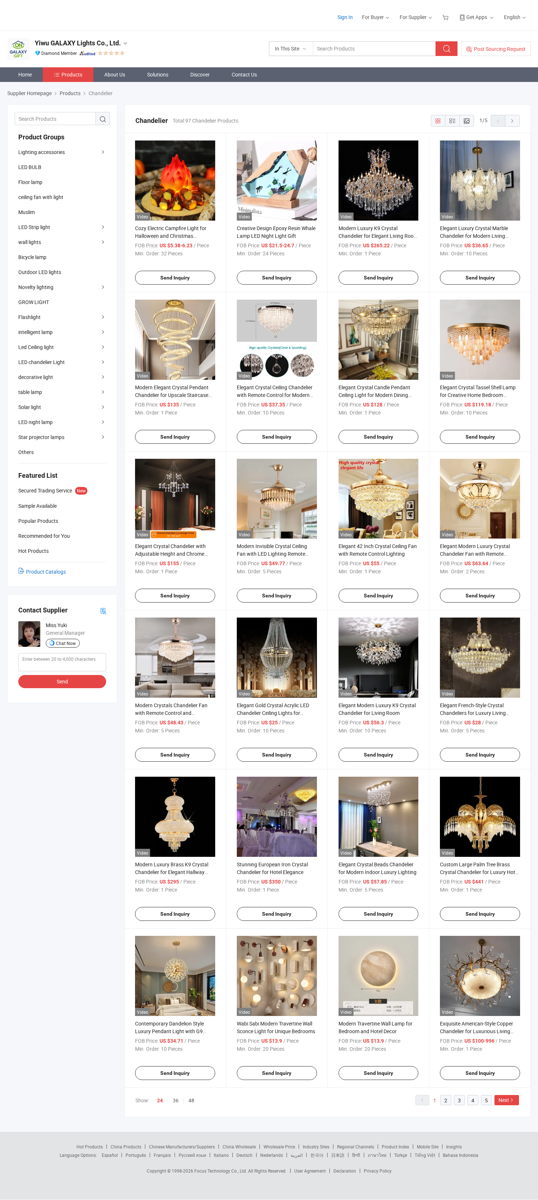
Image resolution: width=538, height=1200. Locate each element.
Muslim (26, 212)
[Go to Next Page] (512, 120)
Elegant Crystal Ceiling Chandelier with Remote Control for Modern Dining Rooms (275, 395)
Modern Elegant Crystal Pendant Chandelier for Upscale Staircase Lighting (172, 395)
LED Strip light (34, 227)
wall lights (29, 242)
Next (503, 1099)
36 (176, 1100)
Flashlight (29, 317)
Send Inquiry (175, 278)
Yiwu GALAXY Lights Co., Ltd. (78, 43)
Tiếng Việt (425, 1155)
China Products (126, 1147)
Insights (454, 1147)
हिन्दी (356, 1155)
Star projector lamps (41, 437)
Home (25, 74)
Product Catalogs (46, 571)
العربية (297, 1155)
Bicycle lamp (32, 257)
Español (110, 1155)
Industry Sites (316, 1147)
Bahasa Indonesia (460, 1155)
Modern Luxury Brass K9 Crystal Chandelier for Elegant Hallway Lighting (171, 872)
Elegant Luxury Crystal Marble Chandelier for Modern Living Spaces (474, 236)
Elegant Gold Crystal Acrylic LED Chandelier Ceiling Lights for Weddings (273, 713)
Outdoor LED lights (39, 272)
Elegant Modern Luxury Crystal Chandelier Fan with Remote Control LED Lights (475, 554)
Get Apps (476, 17)
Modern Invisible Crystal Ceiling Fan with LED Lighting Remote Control (272, 554)
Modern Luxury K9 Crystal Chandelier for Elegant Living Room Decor (378, 236)
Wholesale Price (279, 1147)
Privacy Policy (378, 1171)
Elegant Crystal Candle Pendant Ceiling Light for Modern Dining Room (374, 395)
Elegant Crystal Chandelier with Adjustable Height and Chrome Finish (170, 554)
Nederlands (271, 1155)
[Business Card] (103, 610)
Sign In (345, 17)
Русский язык (192, 1155)
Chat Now (66, 643)
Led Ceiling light (36, 347)
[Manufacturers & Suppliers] (54, 14)
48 (191, 1100)
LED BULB (29, 167)
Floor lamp (30, 182)
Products (71, 74)
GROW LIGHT (33, 302)
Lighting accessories (41, 152)
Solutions (157, 74)
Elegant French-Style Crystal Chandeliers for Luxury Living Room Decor (473, 713)
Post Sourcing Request (500, 48)
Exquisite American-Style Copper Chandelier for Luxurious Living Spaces (476, 1031)
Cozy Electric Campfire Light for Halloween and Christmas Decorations (170, 236)
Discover (200, 74)
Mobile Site (427, 1147)
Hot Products (89, 1147)
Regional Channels (355, 1147)
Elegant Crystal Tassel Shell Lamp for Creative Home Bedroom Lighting (478, 395)
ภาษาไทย (377, 1155)
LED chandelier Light (41, 362)
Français (162, 1155)
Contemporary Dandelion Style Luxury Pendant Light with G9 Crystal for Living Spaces (169, 1031)
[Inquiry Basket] (446, 17)
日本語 (337, 1155)
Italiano (221, 1155)
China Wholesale (239, 1147)
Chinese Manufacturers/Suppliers (182, 1147)
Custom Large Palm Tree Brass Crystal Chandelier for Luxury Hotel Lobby (479, 872)
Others (26, 452)
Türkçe (400, 1155)
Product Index (395, 1147)
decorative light (35, 377)
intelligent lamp (35, 332)
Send (62, 681)
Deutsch (244, 1155)
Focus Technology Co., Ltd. (221, 1171)
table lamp (30, 392)
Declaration (344, 1171)
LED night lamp (35, 422)
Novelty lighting (35, 287)
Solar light (29, 407)
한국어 (317, 1155)
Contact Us (244, 74)
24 (160, 1100)
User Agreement (310, 1171)
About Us (114, 74)
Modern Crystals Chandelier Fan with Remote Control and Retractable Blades (171, 713)
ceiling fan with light (40, 197)
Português (136, 1155)
